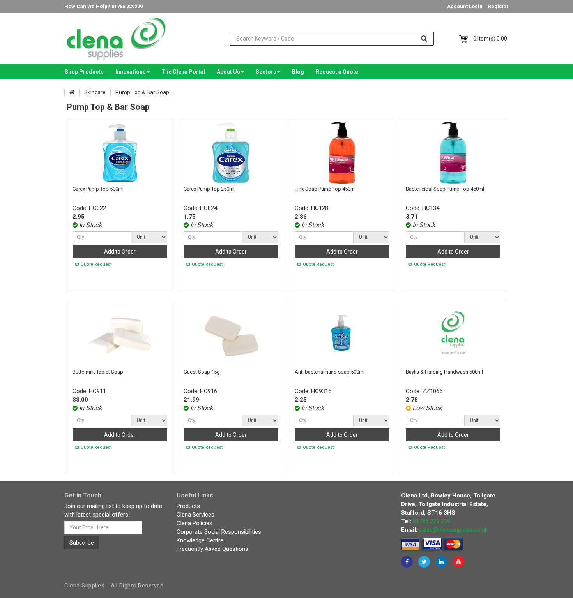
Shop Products (84, 72)
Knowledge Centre (200, 540)
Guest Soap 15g (202, 372)
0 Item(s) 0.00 (490, 38)
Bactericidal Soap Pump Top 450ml (445, 189)
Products (188, 506)
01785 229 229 (431, 521)
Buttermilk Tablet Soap (98, 372)
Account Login (465, 6)
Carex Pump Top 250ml (209, 189)
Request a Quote (337, 72)
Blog (298, 72)
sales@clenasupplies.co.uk (453, 529)
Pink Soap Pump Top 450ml (325, 189)
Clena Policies (194, 523)
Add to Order (120, 252)
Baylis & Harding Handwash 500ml (444, 372)
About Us (228, 72)
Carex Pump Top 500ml (98, 189)
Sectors (266, 72)
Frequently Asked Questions (212, 548)
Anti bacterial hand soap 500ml (329, 372)
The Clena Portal (183, 72)
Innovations (130, 72)
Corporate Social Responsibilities (219, 531)
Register (498, 6)
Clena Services (195, 514)
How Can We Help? (103, 6)
